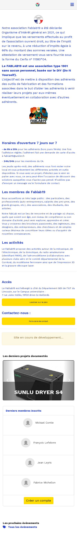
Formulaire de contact (38, 321)
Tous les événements (22, 526)
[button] (8, 380)
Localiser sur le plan (39, 302)
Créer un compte (38, 500)
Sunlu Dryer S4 (38, 392)
